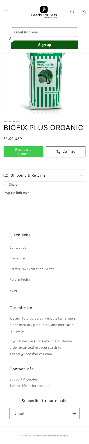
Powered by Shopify (58, 435)
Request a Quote (23, 151)
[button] (6, 12)
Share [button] (13, 184)
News (13, 290)
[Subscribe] (74, 413)
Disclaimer (17, 258)
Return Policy (19, 279)
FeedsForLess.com (38, 435)
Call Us (65, 151)
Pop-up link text (16, 192)
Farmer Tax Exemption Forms (31, 269)
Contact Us (17, 247)
